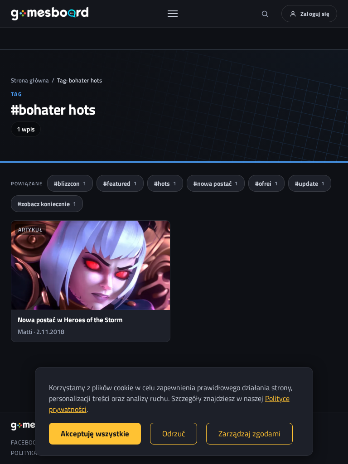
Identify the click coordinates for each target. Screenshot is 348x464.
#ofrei (266, 183)
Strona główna (30, 80)
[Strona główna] (49, 13)
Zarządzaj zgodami (249, 434)
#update (309, 183)
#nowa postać (215, 183)
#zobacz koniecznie (47, 203)
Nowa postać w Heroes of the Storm (70, 319)
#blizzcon (70, 183)
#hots (165, 183)
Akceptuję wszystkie (95, 434)
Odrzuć (173, 434)
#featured (120, 183)
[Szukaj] (265, 13)
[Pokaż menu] (172, 13)
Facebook (25, 442)
